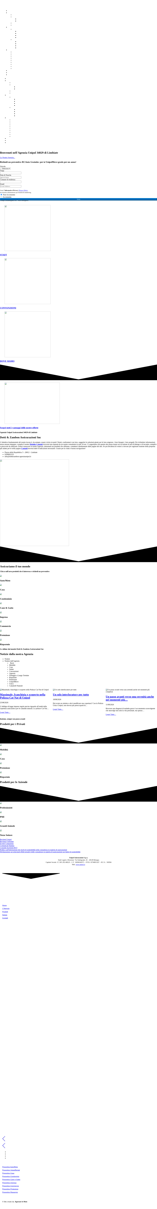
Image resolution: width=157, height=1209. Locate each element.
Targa (2, 171)
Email (2, 184)
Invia (78, 199)
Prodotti (11, 27)
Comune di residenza (7, 180)
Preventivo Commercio (19, 132)
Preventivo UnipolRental (19, 122)
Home (11, 11)
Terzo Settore (23, 48)
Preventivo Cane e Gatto (19, 128)
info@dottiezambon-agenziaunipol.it (20, 892)
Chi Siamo (15, 83)
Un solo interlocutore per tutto (71, 694)
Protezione (20, 103)
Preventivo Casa (17, 124)
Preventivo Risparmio (21, 68)
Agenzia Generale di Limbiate (25, 87)
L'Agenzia (12, 13)
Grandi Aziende (21, 114)
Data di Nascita (5, 175)
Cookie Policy (18, 25)
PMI (18, 112)
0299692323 (10, 888)
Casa (18, 101)
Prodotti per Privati (18, 97)
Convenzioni (13, 70)
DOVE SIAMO (7, 361)
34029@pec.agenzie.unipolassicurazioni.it (21, 894)
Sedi (15, 17)
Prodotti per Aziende (18, 107)
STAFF (3, 255)
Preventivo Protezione (19, 134)
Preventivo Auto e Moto (19, 120)
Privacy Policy (17, 91)
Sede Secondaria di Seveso (27, 21)
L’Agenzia (12, 81)
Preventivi (12, 50)
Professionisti (23, 42)
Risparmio (20, 105)
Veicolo (3, 166)
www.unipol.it (80, 864)
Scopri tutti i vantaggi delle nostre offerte (19, 427)
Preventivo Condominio (19, 126)
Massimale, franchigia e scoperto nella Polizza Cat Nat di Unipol (22, 696)
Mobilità (19, 99)
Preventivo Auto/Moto (10, 1167)
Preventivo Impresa (18, 130)
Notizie (11, 73)
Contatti (11, 75)
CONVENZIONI (8, 308)
